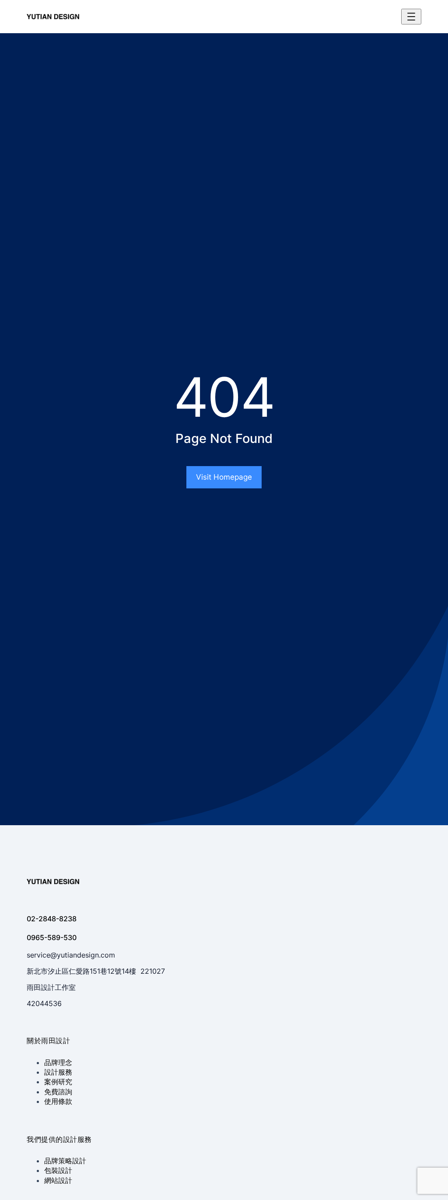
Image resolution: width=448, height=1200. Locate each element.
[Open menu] (411, 16)
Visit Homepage (224, 477)
